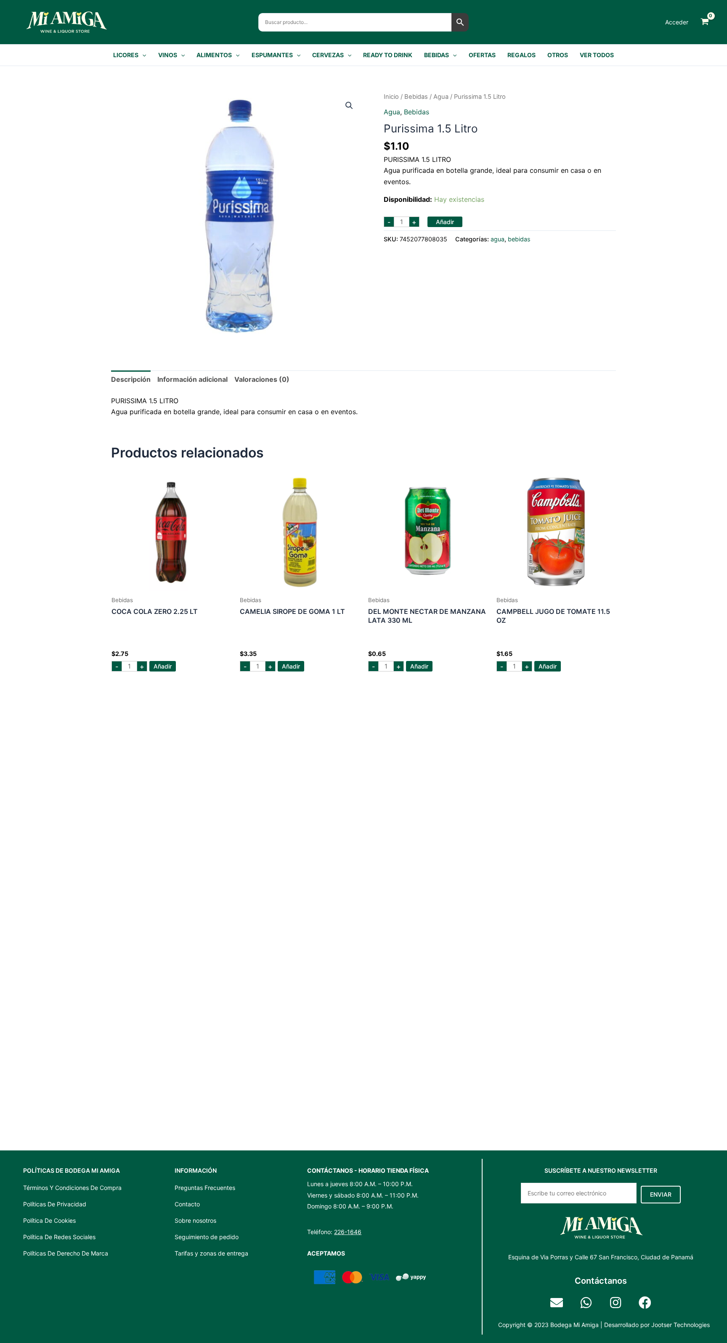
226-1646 (347, 1231)
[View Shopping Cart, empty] (704, 22)
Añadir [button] (163, 666)
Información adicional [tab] (192, 379)
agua (440, 96)
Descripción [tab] (131, 379)
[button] (142, 55)
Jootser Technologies (680, 1324)
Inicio (391, 96)
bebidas (416, 96)
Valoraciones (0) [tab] (261, 379)
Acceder (676, 22)
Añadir (445, 221)
